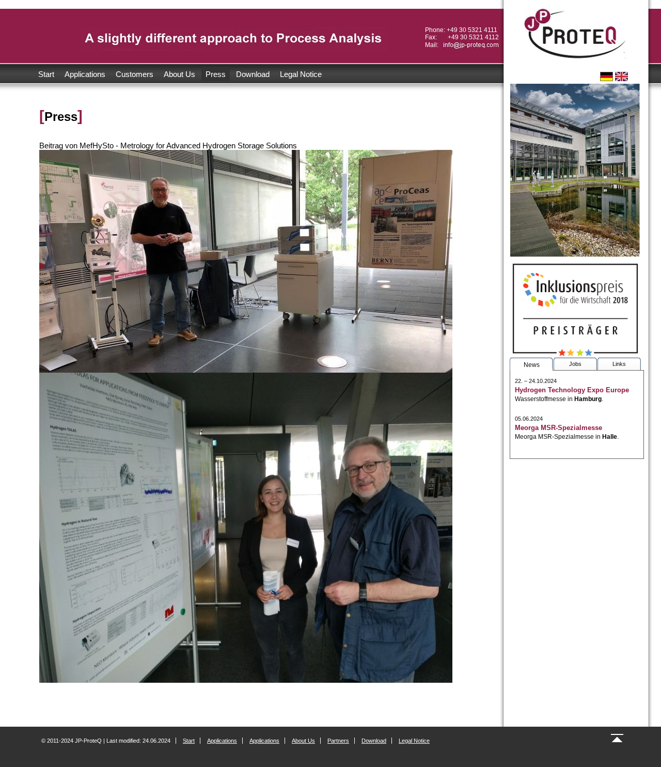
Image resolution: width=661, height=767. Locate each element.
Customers (134, 74)
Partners (338, 741)
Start (46, 74)
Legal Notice (301, 74)
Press (216, 74)
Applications (85, 74)
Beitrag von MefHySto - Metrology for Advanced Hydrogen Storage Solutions (168, 145)
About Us (179, 74)
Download (253, 74)
